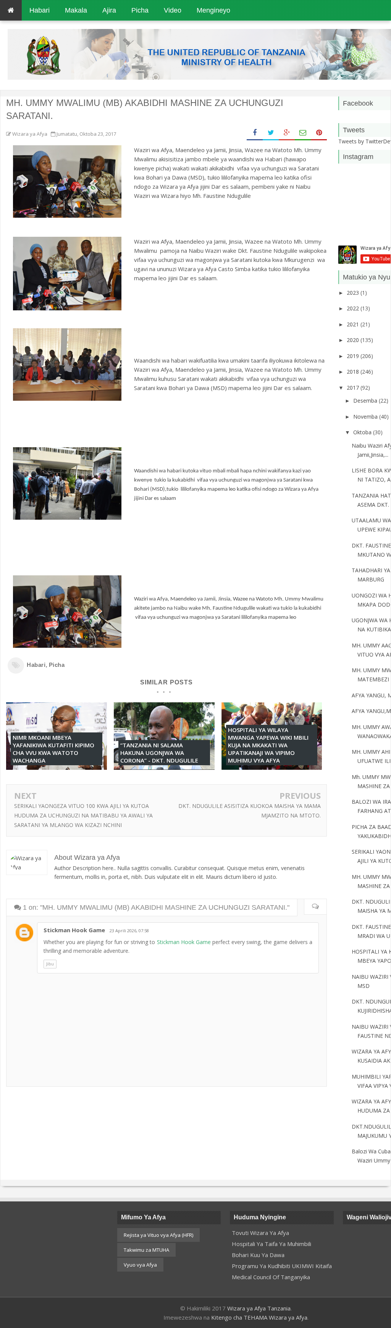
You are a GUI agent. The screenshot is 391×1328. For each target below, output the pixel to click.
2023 (353, 292)
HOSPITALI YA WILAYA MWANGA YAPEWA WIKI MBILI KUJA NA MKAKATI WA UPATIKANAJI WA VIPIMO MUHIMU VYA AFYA (268, 745)
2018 (353, 371)
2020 (353, 340)
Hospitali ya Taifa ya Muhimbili (271, 1244)
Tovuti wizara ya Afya (260, 1232)
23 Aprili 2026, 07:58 (129, 930)
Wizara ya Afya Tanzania (259, 1308)
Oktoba (363, 432)
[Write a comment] (315, 907)
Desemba (366, 400)
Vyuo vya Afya (140, 1264)
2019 (353, 356)
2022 (353, 308)
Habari (36, 665)
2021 (353, 324)
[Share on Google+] (287, 132)
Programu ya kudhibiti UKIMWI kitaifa (282, 1266)
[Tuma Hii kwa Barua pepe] (303, 132)
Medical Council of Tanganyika (271, 1277)
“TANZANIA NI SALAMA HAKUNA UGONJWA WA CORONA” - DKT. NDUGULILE (159, 752)
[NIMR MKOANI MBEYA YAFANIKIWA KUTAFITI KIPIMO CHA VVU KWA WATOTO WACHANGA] (56, 767)
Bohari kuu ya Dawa (258, 1255)
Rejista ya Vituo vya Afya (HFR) (158, 1235)
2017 (353, 387)
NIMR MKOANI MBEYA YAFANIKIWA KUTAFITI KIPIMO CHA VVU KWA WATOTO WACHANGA (53, 749)
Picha (57, 665)
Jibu (50, 964)
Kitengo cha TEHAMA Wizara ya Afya (259, 1317)
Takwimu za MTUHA (146, 1249)
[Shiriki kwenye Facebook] (255, 132)
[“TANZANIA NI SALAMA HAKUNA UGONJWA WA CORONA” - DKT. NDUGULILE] (164, 767)
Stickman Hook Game (74, 930)
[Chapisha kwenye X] (271, 132)
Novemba (366, 416)
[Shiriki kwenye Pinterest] (319, 132)
